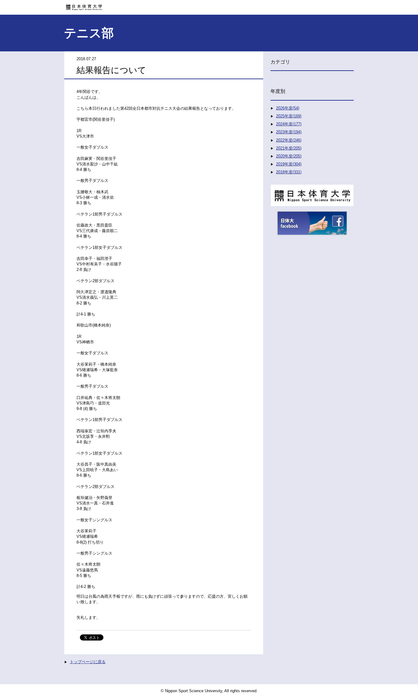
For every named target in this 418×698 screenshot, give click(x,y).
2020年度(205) (288, 156)
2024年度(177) (288, 124)
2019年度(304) (288, 164)
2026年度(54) (287, 108)
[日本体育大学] (209, 5)
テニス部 (89, 33)
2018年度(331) (288, 172)
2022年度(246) (288, 140)
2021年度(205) (288, 148)
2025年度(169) (288, 116)
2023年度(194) (288, 132)
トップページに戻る (88, 661)
